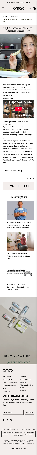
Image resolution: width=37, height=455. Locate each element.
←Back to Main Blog (12, 170)
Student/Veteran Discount (25, 381)
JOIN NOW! (29, 412)
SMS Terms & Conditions (28, 429)
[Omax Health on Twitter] (7, 419)
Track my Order (8, 380)
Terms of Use (6, 429)
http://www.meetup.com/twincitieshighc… (18, 134)
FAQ (4, 388)
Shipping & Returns (9, 386)
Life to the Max (13, 17)
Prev (12, 186)
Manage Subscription (10, 383)
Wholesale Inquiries (26, 385)
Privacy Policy (15, 429)
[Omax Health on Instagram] (11, 419)
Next (25, 186)
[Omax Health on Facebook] (3, 419)
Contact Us (6, 391)
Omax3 (31, 157)
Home (5, 17)
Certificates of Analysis (24, 389)
